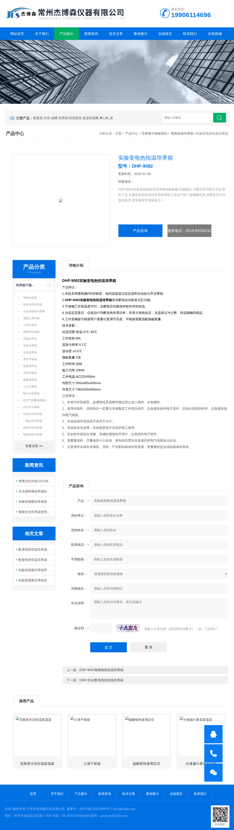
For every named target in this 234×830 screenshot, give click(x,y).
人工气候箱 (30, 386)
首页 (33, 794)
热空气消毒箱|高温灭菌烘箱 (38, 400)
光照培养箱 (30, 373)
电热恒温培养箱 (182, 133)
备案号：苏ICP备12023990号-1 (89, 809)
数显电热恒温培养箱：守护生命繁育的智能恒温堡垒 (36, 549)
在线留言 (165, 34)
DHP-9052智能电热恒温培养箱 (101, 670)
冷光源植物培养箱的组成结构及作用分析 (36, 491)
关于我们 (42, 34)
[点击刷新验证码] (128, 628)
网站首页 (17, 34)
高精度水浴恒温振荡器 (37, 763)
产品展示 (66, 34)
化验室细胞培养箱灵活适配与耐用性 (36, 580)
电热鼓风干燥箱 (32, 434)
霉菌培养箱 (30, 379)
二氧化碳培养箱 (32, 420)
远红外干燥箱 (31, 407)
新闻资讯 (91, 34)
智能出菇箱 (30, 297)
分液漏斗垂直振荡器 (201, 763)
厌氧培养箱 (30, 338)
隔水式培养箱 (31, 393)
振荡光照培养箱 (32, 304)
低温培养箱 (30, 345)
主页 (118, 133)
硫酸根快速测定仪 (146, 763)
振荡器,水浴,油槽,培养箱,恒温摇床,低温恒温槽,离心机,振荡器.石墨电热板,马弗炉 (75, 118)
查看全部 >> (34, 446)
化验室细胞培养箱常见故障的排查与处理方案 (36, 570)
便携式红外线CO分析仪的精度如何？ (36, 481)
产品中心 (131, 133)
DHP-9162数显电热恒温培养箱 (101, 680)
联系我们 (190, 34)
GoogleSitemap (124, 809)
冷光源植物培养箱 (34, 311)
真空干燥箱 (30, 359)
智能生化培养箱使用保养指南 (36, 512)
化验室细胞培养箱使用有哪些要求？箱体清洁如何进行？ (36, 501)
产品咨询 (140, 231)
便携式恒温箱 (31, 331)
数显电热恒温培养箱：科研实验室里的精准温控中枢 (36, 560)
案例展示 (140, 34)
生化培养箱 (30, 352)
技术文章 (116, 34)
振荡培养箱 (30, 366)
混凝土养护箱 (31, 318)
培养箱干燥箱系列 (154, 133)
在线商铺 (215, 34)
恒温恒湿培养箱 (32, 414)
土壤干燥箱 (30, 325)
